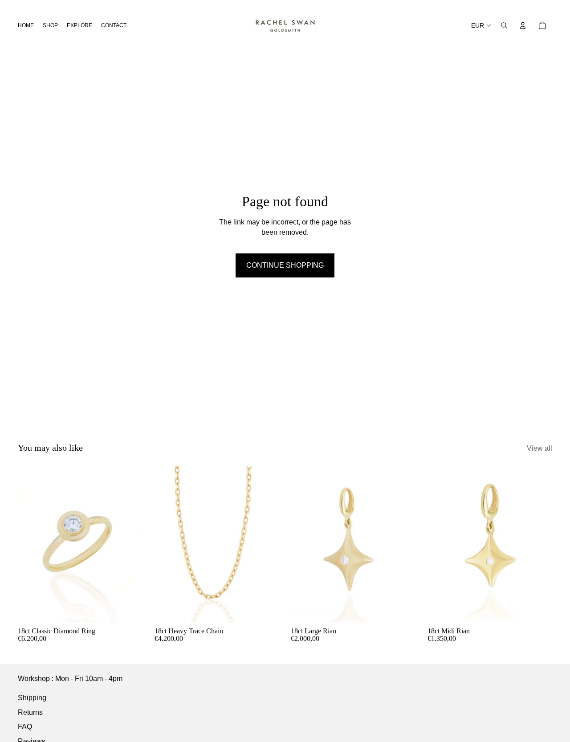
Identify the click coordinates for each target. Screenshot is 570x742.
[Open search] (504, 25)
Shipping (32, 697)
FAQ (25, 726)
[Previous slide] (31, 544)
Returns (30, 712)
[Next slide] (129, 544)
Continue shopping (285, 265)
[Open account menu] (523, 25)
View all (539, 448)
